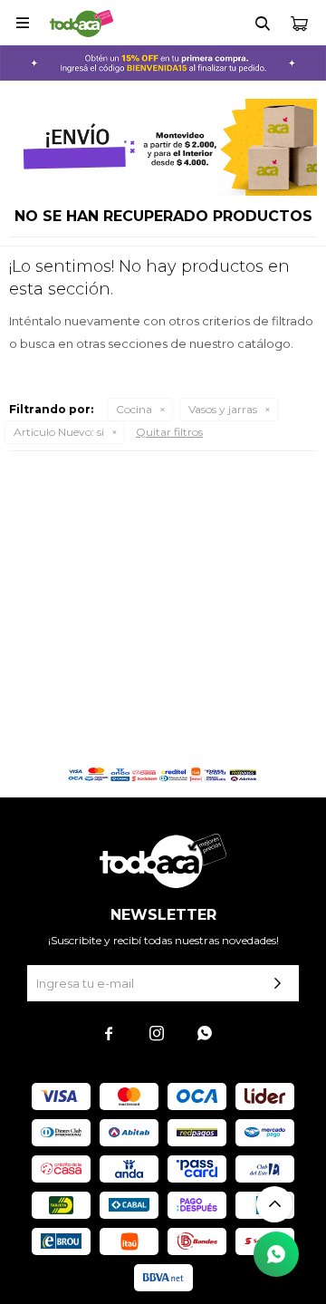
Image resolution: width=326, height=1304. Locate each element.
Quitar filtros (169, 432)
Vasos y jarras (222, 409)
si (59, 432)
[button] (262, 22)
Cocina (134, 409)
